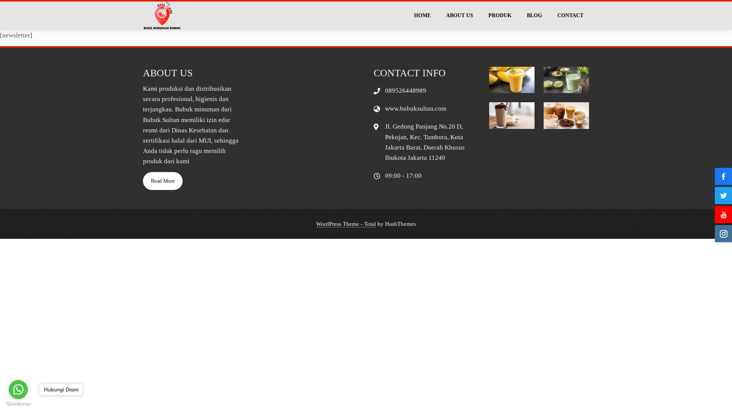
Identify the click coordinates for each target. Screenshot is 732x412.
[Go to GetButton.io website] (18, 404)
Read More (163, 181)
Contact (570, 15)
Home (422, 15)
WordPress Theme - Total (346, 223)
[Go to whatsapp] (18, 389)
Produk (500, 15)
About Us (459, 15)
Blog (534, 15)
